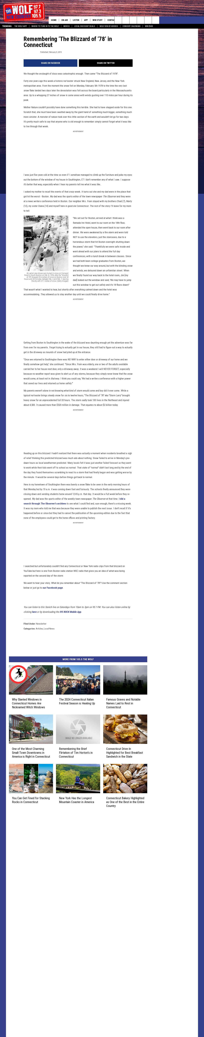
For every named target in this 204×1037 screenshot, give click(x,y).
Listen (76, 20)
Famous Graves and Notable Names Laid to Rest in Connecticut (123, 703)
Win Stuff (97, 20)
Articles (39, 629)
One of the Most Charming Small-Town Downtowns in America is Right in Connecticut (31, 752)
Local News (49, 629)
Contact (111, 20)
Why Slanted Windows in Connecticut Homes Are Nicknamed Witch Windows (28, 703)
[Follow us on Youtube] (155, 20)
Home (53, 20)
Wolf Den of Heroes (109, 26)
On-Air (64, 20)
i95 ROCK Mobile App (70, 611)
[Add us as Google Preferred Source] (125, 20)
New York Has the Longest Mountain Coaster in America (76, 800)
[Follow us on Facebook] (133, 20)
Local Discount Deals (84, 26)
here (34, 611)
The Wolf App (20, 26)
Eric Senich (34, 52)
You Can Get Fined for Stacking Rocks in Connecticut (31, 800)
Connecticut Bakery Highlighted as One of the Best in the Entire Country (125, 802)
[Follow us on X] (148, 20)
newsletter (41, 624)
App (86, 20)
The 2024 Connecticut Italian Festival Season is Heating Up (77, 701)
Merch (66, 26)
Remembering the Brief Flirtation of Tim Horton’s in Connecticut (76, 752)
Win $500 (149, 26)
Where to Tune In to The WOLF (45, 26)
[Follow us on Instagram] (140, 20)
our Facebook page (53, 587)
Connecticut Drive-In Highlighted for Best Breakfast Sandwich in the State (124, 752)
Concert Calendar (131, 26)
